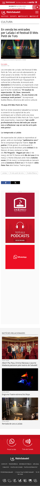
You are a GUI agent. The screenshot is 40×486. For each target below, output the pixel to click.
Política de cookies (17, 467)
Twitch (25, 480)
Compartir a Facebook (5, 182)
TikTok (20, 480)
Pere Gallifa (4, 64)
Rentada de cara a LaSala (12, 423)
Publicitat (6, 467)
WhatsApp (35, 480)
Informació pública (25, 464)
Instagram (5, 480)
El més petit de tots (17, 173)
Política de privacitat (30, 467)
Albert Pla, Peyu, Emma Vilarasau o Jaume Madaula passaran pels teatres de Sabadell (20, 364)
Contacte (4, 464)
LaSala (4, 173)
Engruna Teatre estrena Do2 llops (16, 394)
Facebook (15, 480)
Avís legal (36, 464)
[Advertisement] (20, 283)
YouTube (30, 480)
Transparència (13, 464)
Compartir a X (15, 182)
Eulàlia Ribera (32, 173)
